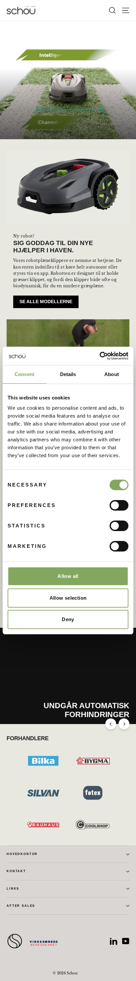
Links (13, 888)
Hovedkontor (22, 854)
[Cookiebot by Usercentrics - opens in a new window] (99, 356)
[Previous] (110, 723)
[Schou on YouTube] (125, 941)
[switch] (119, 505)
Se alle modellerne (45, 301)
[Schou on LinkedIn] (113, 941)
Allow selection (68, 598)
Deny (68, 619)
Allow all (67, 576)
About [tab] (111, 374)
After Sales (21, 905)
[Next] (124, 723)
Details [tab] (68, 374)
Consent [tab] (24, 374)
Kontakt (16, 871)
